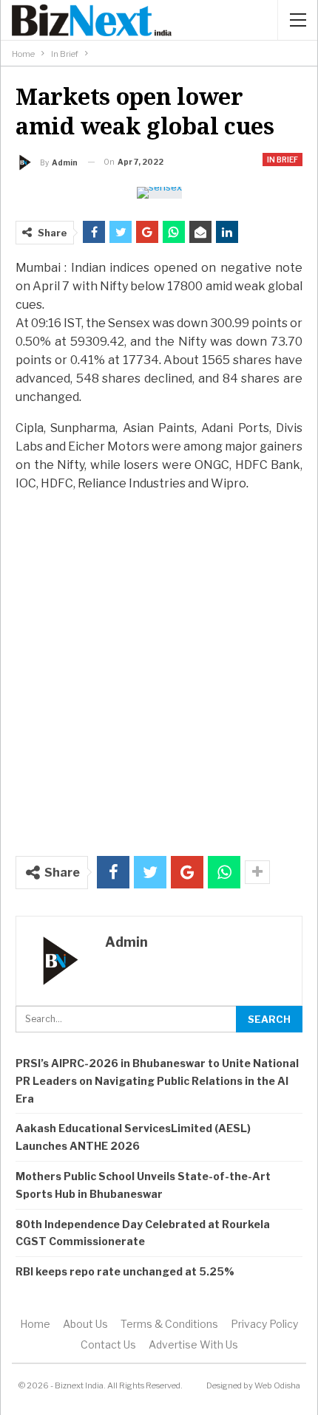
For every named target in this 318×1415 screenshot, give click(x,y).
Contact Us (108, 1344)
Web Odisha (277, 1385)
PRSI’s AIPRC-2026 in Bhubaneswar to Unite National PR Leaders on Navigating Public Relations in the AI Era (157, 1081)
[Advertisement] (159, 666)
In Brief (282, 159)
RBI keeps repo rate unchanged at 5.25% (125, 1271)
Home (35, 1324)
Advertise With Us (193, 1344)
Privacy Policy (264, 1324)
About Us (85, 1324)
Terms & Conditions (169, 1324)
